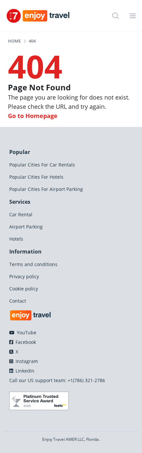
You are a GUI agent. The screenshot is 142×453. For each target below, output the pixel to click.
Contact (17, 301)
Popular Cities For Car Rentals (42, 165)
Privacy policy (24, 276)
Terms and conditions (33, 264)
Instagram (26, 361)
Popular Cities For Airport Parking (46, 189)
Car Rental (20, 214)
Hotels (16, 239)
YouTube (26, 332)
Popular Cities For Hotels (36, 177)
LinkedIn (24, 371)
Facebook (25, 342)
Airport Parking (26, 227)
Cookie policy (23, 289)
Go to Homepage (32, 116)
